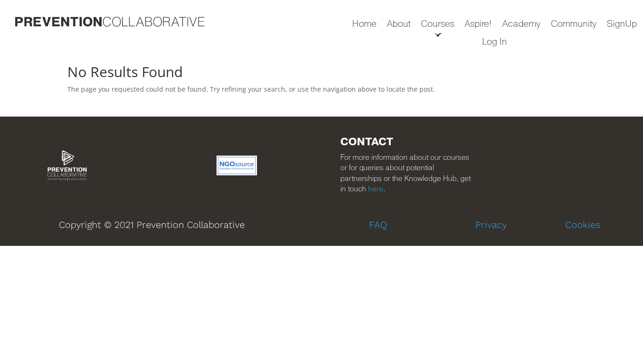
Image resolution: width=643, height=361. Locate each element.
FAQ (378, 224)
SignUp (622, 25)
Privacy (491, 224)
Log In (494, 42)
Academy (521, 25)
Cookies (582, 224)
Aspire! (478, 25)
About (398, 25)
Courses (437, 25)
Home (364, 25)
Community (573, 25)
